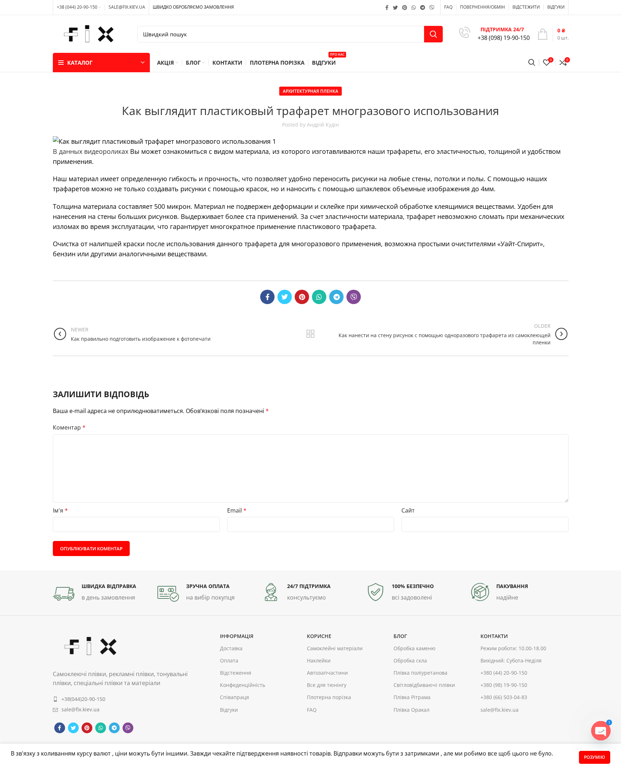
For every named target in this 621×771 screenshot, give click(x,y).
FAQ (312, 709)
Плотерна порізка (329, 697)
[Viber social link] (432, 7)
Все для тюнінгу (326, 685)
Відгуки (229, 709)
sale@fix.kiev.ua (499, 709)
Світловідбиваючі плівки (424, 685)
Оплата (229, 660)
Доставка (231, 648)
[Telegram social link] (422, 7)
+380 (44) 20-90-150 (503, 672)
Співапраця (234, 697)
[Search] (532, 62)
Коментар (69, 427)
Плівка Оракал (411, 709)
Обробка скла (410, 660)
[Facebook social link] (387, 7)
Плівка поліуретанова (420, 672)
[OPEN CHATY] (601, 730)
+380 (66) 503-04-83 (503, 697)
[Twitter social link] (395, 7)
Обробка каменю (415, 648)
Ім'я (60, 510)
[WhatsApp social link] (413, 7)
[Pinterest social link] (404, 7)
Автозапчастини (327, 672)
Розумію (594, 757)
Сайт (408, 510)
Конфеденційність (242, 685)
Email (237, 510)
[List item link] (120, 699)
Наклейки (319, 660)
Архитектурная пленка (310, 91)
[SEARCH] (433, 34)
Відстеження (235, 672)
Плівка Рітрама (412, 697)
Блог (400, 636)
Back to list (310, 334)
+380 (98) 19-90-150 (503, 685)
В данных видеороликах (90, 151)
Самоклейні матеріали (335, 648)
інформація (236, 636)
